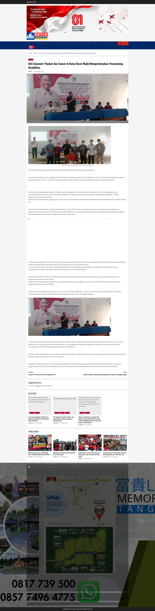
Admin (30, 71)
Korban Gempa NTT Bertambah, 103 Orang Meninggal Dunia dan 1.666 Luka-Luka (114, 454)
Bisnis (51, 43)
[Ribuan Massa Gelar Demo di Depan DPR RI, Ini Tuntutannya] (65, 443)
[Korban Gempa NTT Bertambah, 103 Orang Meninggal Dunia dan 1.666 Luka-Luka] (115, 443)
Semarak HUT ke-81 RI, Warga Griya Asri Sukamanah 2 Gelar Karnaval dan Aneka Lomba (89, 454)
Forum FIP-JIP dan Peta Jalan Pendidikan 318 (41, 373)
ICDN (29, 47)
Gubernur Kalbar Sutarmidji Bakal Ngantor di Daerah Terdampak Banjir (105, 373)
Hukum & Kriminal (42, 43)
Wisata (70, 43)
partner (125, 43)
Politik (57, 43)
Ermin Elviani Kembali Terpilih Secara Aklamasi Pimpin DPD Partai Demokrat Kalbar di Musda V (38, 419)
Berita (33, 43)
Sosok (82, 43)
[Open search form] (115, 45)
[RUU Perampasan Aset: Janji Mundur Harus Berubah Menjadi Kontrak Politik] (40, 443)
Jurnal (37, 448)
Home (28, 43)
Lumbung (88, 43)
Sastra (76, 43)
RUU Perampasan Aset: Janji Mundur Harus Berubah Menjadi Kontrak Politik (39, 454)
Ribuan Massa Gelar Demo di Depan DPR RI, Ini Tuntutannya (64, 454)
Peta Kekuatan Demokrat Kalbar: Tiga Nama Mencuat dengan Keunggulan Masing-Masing (63, 419)
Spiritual (95, 43)
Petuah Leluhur (105, 43)
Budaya (64, 43)
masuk (38, 385)
